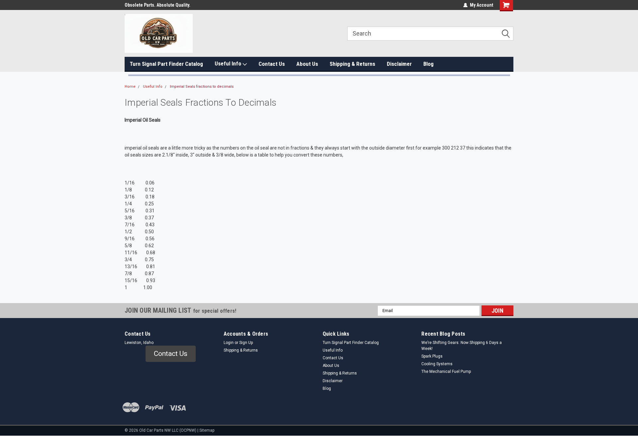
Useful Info (229, 63)
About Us (307, 63)
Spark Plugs (432, 356)
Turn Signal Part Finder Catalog (166, 63)
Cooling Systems (437, 364)
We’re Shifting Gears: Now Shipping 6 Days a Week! (461, 345)
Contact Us (272, 63)
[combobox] (430, 34)
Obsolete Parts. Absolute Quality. (157, 5)
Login (229, 342)
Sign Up (246, 342)
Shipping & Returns (352, 63)
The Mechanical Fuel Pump (446, 371)
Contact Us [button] (170, 354)
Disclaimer (399, 63)
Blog (428, 63)
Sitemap (206, 430)
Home (130, 86)
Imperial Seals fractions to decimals (202, 86)
